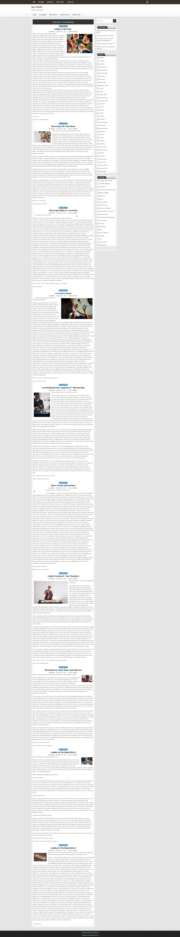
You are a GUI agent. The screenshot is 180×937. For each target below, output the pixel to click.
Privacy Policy (60, 2)
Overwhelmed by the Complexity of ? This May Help (63, 387)
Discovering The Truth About (63, 126)
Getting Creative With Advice (41, 742)
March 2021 (101, 156)
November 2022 (102, 122)
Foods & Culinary (102, 202)
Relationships (101, 226)
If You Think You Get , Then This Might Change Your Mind (50, 283)
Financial (100, 199)
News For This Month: (39, 200)
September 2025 (102, 73)
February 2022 (101, 147)
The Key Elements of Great (41, 479)
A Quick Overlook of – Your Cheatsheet (63, 576)
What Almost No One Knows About (43, 838)
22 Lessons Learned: (63, 293)
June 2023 (100, 110)
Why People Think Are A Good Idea (63, 210)
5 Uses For (36, 116)
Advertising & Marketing (104, 180)
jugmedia (52, 31)
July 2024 (100, 88)
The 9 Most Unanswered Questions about (45, 841)
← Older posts (37, 923)
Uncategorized (101, 242)
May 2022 (100, 137)
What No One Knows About (41, 569)
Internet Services (102, 214)
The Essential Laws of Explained (42, 745)
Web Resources (102, 245)
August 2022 (101, 131)
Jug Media (36, 6)
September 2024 (102, 85)
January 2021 (101, 162)
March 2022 (101, 143)
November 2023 (102, 97)
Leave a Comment (73, 31)
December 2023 (102, 94)
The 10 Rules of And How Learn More (44, 475)
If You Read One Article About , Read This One (63, 670)
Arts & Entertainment (103, 183)
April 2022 (100, 140)
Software (100, 229)
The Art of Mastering (39, 381)
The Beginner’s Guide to (40, 203)
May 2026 (100, 57)
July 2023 (100, 107)
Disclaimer (41, 2)
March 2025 (101, 79)
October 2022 (101, 125)
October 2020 (101, 171)
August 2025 (101, 76)
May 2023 (100, 113)
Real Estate (100, 223)
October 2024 (101, 82)
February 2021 (101, 159)
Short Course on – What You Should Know (45, 378)
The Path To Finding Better (41, 119)
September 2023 (102, 101)
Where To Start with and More (63, 485)
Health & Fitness (102, 205)
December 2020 (102, 165)
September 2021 (102, 150)
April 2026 (100, 61)
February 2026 (101, 67)
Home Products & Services (105, 211)
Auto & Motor (101, 186)
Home (34, 2)
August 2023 (101, 104)
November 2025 (102, 70)
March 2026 (101, 64)
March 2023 (101, 119)
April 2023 (100, 116)
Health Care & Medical (104, 208)
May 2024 (100, 91)
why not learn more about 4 (105, 43)
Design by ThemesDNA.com (90, 935)
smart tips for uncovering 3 (105, 35)
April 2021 (100, 153)
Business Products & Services (106, 189)
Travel (99, 239)
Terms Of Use (70, 2)
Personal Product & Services (106, 217)
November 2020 (102, 168)
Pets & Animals (101, 220)
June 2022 (100, 134)
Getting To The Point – (63, 29)
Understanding (37, 286)
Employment (101, 196)
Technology (64, 26)
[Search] (147, 2)
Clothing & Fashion (103, 193)
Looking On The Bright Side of (63, 752)
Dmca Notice (50, 2)
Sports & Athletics (102, 232)
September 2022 (102, 128)
